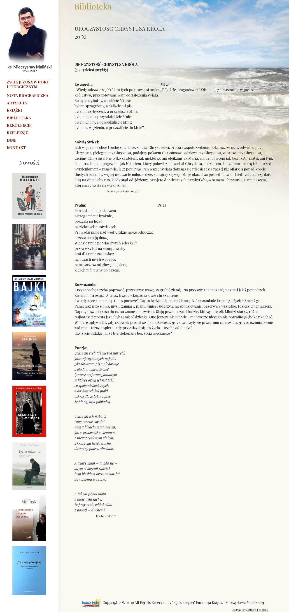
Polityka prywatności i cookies (250, 609)
